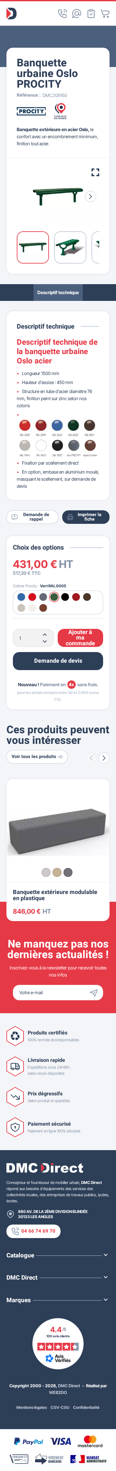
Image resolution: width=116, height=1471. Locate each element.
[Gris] (46, 872)
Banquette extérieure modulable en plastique (55, 895)
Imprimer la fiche (90, 517)
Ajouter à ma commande (80, 638)
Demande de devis (58, 661)
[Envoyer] (95, 992)
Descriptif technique (58, 292)
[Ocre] (57, 872)
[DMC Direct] (11, 13)
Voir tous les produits (34, 756)
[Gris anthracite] (67, 872)
